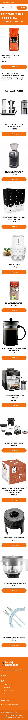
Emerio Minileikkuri (14, 265)
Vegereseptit (7, 687)
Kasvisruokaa (7, 684)
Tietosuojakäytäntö (10, 717)
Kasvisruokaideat (9, 691)
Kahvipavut (15, 55)
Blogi (5, 694)
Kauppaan (22, 7)
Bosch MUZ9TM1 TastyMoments (14, 443)
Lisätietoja (14, 66)
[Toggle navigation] (3, 7)
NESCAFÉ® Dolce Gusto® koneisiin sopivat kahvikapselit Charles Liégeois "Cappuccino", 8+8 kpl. (14, 490)
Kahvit (10, 55)
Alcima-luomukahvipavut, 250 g (14, 303)
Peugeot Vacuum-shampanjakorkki (14, 538)
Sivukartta (20, 717)
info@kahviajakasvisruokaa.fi (8, 2)
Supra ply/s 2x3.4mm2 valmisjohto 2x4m (14, 638)
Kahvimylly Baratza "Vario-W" (14, 172)
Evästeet (20, 715)
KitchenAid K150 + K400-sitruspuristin (14, 583)
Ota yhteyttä (13, 715)
